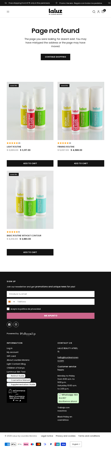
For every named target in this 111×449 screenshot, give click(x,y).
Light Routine (14, 146)
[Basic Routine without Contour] (30, 200)
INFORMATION (14, 343)
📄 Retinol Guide (16, 375)
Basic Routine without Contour (24, 235)
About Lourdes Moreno (18, 360)
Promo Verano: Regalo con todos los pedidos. (81, 3)
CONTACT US (65, 343)
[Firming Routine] (81, 111)
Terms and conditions (89, 436)
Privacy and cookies (66, 436)
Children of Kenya (16, 367)
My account (13, 352)
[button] (12, 143)
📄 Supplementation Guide (21, 384)
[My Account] (98, 11)
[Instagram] (16, 324)
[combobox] (11, 302)
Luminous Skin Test (16, 371)
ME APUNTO (50, 315)
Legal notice (47, 436)
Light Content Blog (16, 363)
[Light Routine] (30, 111)
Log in (9, 348)
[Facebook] (9, 324)
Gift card (11, 356)
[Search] (94, 12)
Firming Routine (66, 146)
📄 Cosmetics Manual (19, 380)
